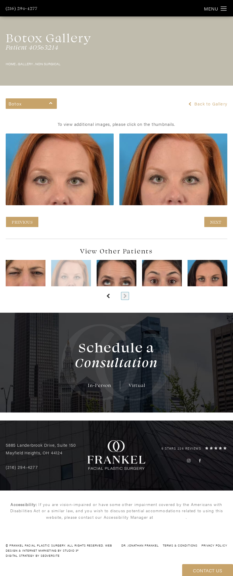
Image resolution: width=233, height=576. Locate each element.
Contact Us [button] (207, 570)
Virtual (137, 385)
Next (215, 222)
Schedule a (116, 354)
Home (11, 64)
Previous (22, 222)
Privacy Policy (214, 545)
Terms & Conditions (180, 545)
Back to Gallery (210, 103)
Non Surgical (48, 64)
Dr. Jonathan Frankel (140, 545)
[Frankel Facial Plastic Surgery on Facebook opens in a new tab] (199, 460)
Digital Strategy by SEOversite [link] (33, 556)
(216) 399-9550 (170, 517)
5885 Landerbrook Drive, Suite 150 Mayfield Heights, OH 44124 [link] (41, 449)
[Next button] (125, 296)
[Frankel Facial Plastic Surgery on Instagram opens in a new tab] (188, 460)
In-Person (99, 385)
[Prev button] (108, 296)
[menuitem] (188, 460)
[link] (22, 8)
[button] (224, 9)
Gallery (25, 64)
